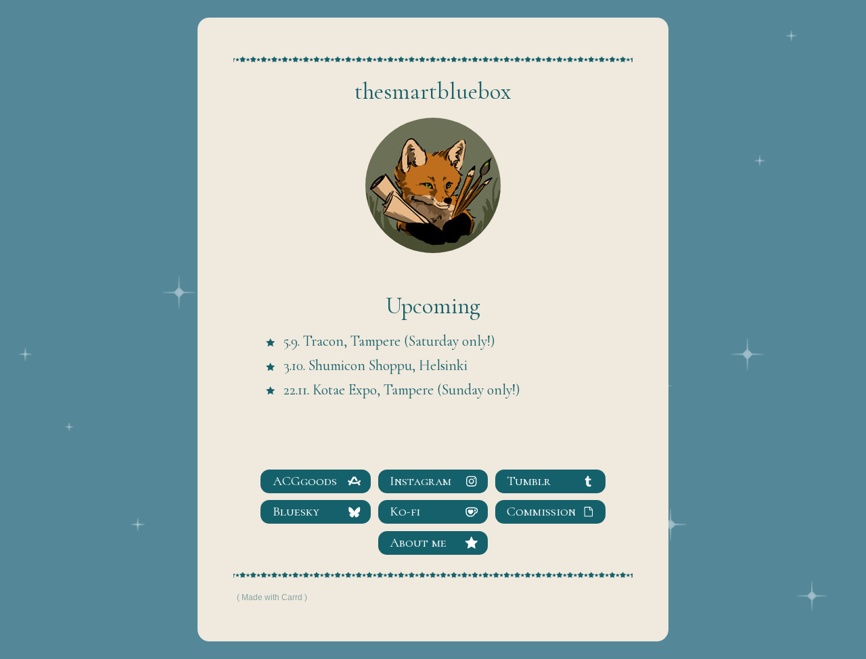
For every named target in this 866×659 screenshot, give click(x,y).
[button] (315, 481)
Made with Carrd (272, 597)
